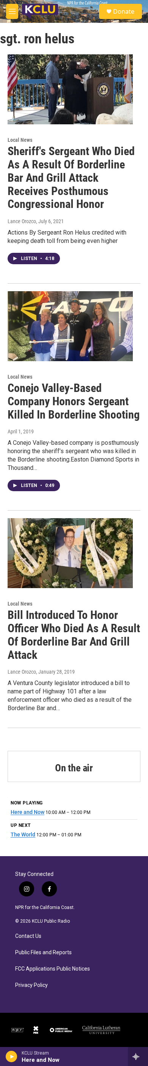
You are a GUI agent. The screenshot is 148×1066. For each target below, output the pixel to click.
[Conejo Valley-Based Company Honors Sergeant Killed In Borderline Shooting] (70, 326)
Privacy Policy (31, 985)
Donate (123, 11)
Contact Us (28, 936)
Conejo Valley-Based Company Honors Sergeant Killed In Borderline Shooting (74, 401)
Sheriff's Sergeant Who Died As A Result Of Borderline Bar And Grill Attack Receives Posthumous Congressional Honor (71, 177)
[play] (11, 1056)
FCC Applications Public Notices (52, 969)
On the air (74, 768)
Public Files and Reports (43, 952)
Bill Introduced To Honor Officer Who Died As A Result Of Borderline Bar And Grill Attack (74, 634)
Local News (20, 140)
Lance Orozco (22, 221)
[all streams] (138, 1056)
